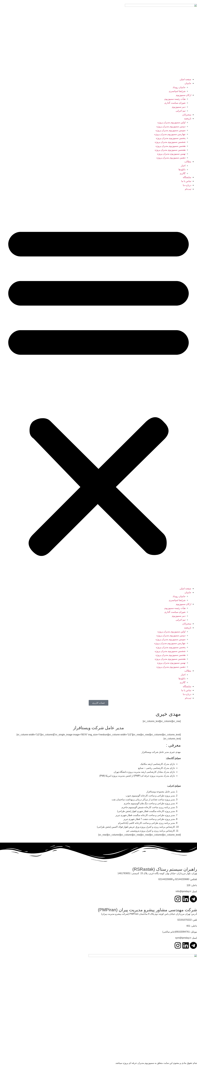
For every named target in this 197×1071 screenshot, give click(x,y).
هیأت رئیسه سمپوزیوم (174, 99)
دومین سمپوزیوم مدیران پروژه (170, 126)
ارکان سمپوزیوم (183, 95)
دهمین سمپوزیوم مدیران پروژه (170, 157)
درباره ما (187, 185)
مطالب (187, 161)
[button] (98, 388)
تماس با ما (186, 181)
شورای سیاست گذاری (174, 103)
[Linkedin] (185, 898)
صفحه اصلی (185, 79)
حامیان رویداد (179, 87)
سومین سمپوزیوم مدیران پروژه (170, 130)
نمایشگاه (187, 177)
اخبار (183, 165)
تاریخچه (187, 118)
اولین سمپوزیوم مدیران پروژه (171, 122)
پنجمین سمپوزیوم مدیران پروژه (170, 138)
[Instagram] (177, 898)
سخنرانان (186, 114)
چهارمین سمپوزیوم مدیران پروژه (169, 134)
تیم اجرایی (180, 111)
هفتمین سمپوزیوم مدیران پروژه (170, 146)
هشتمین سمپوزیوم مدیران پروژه (170, 150)
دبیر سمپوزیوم (178, 107)
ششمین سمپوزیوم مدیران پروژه (170, 142)
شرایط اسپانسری (177, 91)
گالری (182, 173)
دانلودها (182, 169)
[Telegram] (193, 898)
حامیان (188, 83)
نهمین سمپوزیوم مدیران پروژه (171, 154)
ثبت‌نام (188, 189)
